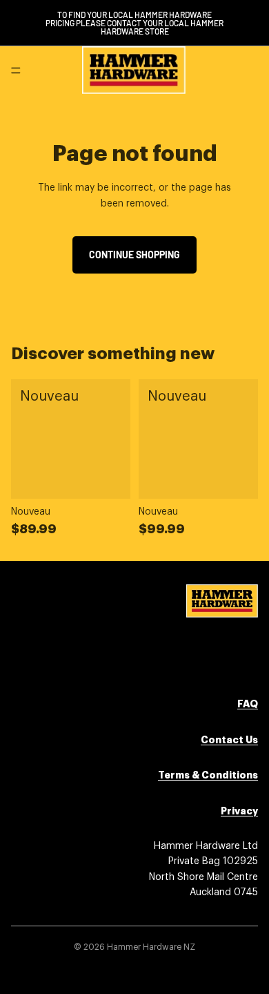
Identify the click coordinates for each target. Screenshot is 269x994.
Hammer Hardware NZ (151, 947)
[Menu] (16, 70)
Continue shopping (134, 254)
